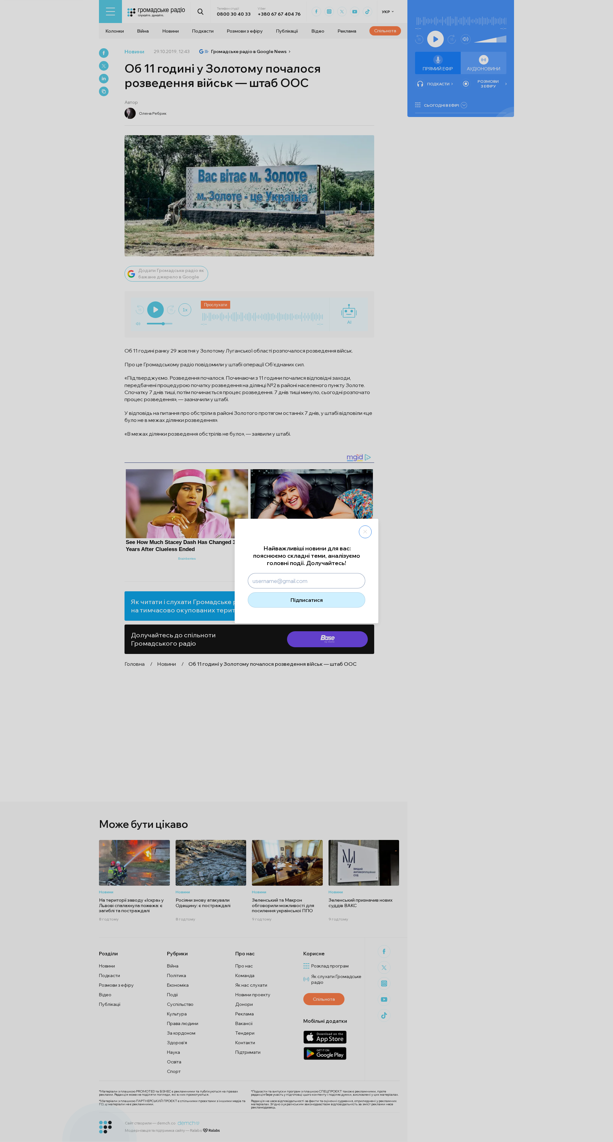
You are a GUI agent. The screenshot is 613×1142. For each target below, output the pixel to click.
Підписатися (307, 600)
